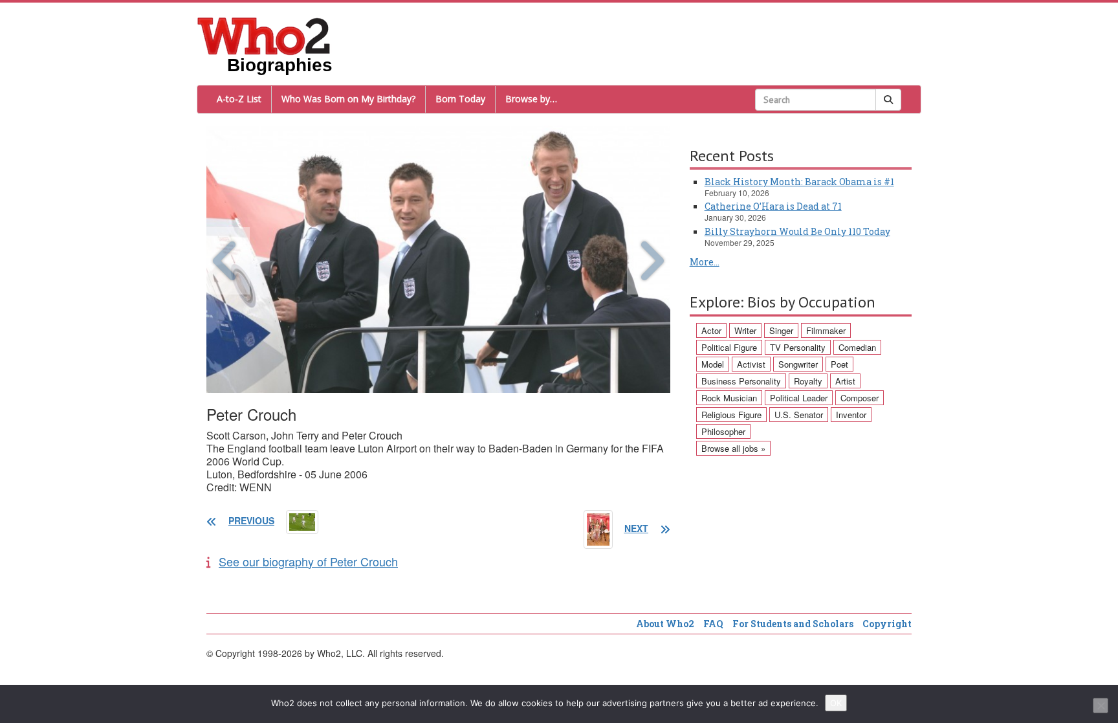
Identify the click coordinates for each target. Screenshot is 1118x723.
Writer (745, 330)
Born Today (460, 99)
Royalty (808, 381)
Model (712, 364)
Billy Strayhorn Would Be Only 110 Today (797, 231)
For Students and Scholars (792, 623)
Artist (845, 381)
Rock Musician (729, 398)
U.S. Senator (798, 414)
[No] (1100, 705)
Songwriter (798, 364)
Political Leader (799, 398)
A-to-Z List (239, 99)
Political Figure (729, 347)
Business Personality (741, 381)
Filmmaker (826, 330)
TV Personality (798, 347)
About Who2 (665, 623)
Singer (781, 330)
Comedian (857, 347)
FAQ (713, 623)
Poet (839, 364)
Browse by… (531, 99)
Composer (859, 398)
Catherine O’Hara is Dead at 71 (773, 206)
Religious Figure (731, 414)
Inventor (851, 414)
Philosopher (723, 431)
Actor (711, 330)
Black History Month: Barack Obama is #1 (799, 181)
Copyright (887, 623)
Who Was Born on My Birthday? (348, 99)
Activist (751, 364)
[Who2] (264, 34)
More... (704, 262)
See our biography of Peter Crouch (308, 561)
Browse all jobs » (733, 448)
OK (836, 703)
